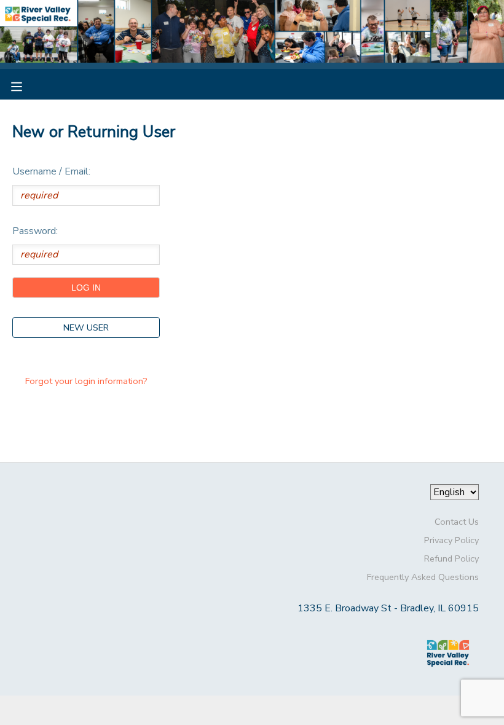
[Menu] (26, 85)
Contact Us (457, 521)
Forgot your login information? (86, 381)
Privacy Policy (451, 540)
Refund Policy (451, 558)
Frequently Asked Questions (423, 577)
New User (86, 327)
